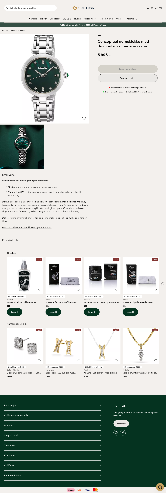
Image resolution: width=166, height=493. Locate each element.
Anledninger (89, 18)
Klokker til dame (18, 30)
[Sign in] (152, 7)
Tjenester (9, 445)
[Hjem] (83, 8)
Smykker (33, 18)
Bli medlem (121, 423)
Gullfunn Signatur (13, 370)
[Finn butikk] (148, 7)
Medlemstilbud (106, 18)
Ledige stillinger (13, 475)
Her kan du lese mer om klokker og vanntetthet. (26, 227)
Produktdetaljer (11, 240)
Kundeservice (11, 455)
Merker (8, 425)
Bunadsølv (55, 18)
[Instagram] (116, 432)
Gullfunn (9, 465)
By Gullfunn (127, 370)
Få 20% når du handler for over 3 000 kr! (76, 25)
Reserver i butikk (128, 78)
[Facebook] (123, 432)
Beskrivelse (8, 174)
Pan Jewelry (50, 370)
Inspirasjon (131, 18)
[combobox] (30, 8)
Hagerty (10, 299)
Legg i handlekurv (127, 69)
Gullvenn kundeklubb (16, 415)
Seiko (100, 35)
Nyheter (119, 18)
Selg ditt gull (11, 435)
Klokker (43, 18)
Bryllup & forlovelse (72, 18)
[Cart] (160, 7)
